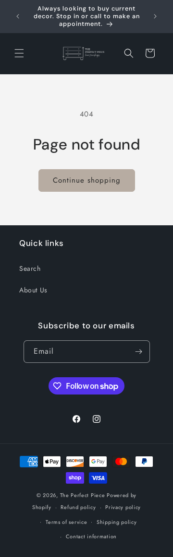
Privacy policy (123, 507)
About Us (33, 290)
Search (30, 268)
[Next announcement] (155, 16)
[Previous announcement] (17, 16)
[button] (19, 53)
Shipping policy (117, 522)
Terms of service (66, 522)
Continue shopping (87, 180)
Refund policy (78, 507)
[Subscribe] (138, 351)
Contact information (91, 536)
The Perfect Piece (82, 495)
